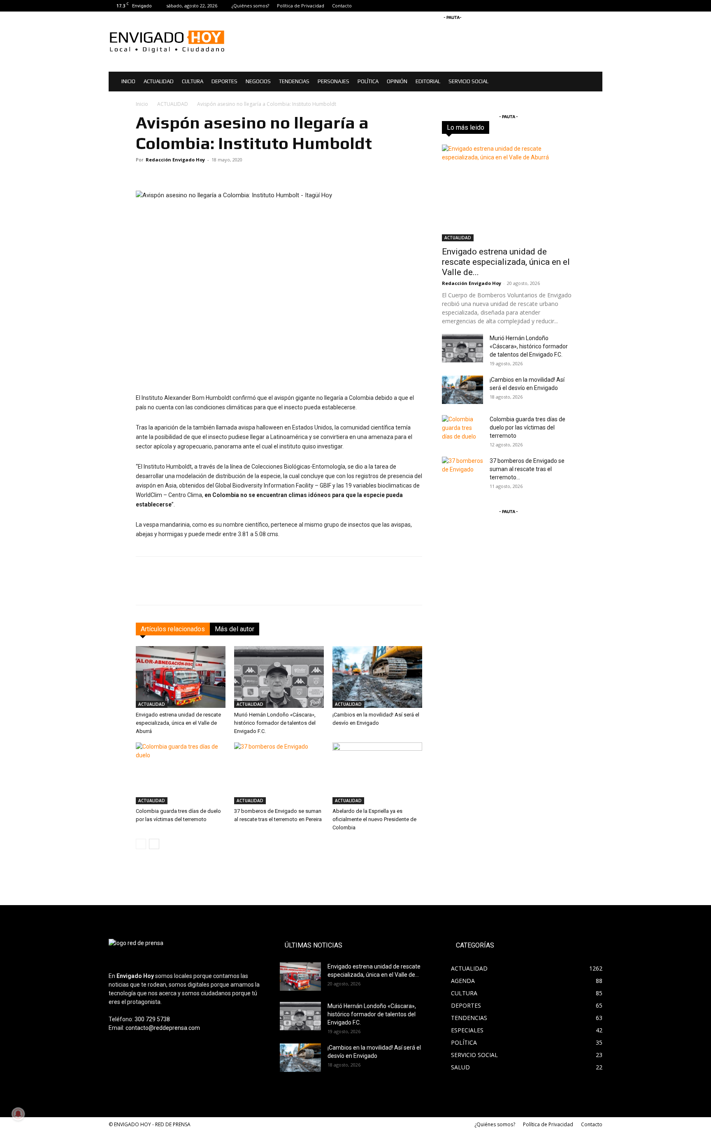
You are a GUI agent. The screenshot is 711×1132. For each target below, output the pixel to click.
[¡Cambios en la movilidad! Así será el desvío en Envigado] (377, 677)
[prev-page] (141, 844)
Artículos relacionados (173, 629)
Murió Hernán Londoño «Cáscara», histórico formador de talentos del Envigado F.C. (275, 723)
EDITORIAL (428, 81)
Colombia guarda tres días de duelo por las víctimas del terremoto (527, 427)
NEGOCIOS (258, 81)
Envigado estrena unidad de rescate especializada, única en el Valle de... (506, 262)
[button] (592, 82)
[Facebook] (569, 6)
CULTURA (192, 81)
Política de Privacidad (300, 5)
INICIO (128, 81)
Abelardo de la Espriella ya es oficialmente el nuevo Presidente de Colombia (374, 819)
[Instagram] (582, 6)
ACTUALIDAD (159, 81)
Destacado (515, 127)
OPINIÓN (397, 81)
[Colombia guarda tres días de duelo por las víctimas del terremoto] (180, 773)
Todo (485, 127)
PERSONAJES (333, 81)
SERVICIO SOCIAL (468, 81)
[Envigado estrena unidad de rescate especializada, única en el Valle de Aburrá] (180, 677)
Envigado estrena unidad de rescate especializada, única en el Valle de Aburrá (178, 723)
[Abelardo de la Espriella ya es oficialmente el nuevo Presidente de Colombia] (377, 773)
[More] (414, 588)
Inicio (142, 103)
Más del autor (234, 629)
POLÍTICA (368, 81)
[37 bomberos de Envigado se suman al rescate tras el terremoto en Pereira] (279, 773)
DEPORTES (224, 81)
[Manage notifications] (18, 1113)
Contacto (342, 5)
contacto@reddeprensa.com (162, 1028)
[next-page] (154, 844)
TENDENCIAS (294, 81)
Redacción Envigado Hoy (175, 159)
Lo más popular (556, 127)
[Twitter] (596, 6)
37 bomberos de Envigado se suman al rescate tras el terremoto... (527, 469)
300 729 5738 (152, 1019)
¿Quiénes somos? (250, 5)
